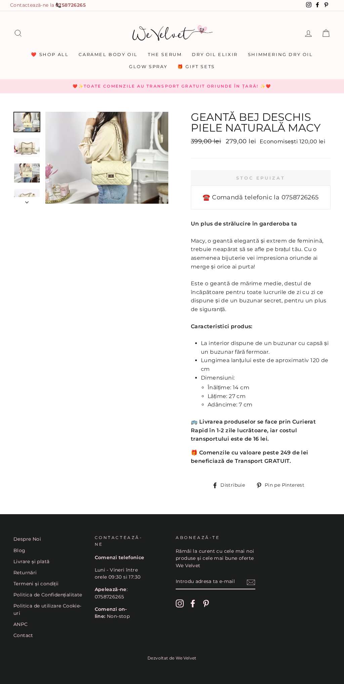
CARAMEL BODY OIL (108, 54)
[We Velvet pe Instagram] (180, 603)
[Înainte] (26, 200)
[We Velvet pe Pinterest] (206, 603)
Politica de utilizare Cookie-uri (47, 609)
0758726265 (70, 5)
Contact (23, 635)
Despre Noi (27, 539)
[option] (172, 86)
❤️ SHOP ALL (50, 54)
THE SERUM (165, 54)
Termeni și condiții (36, 583)
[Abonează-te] (251, 582)
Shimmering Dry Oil (280, 54)
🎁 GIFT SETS (196, 66)
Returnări (25, 572)
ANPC (20, 624)
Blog (19, 550)
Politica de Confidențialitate (47, 594)
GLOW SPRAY (148, 66)
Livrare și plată (31, 561)
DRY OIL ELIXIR (215, 54)
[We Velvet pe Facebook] (193, 603)
